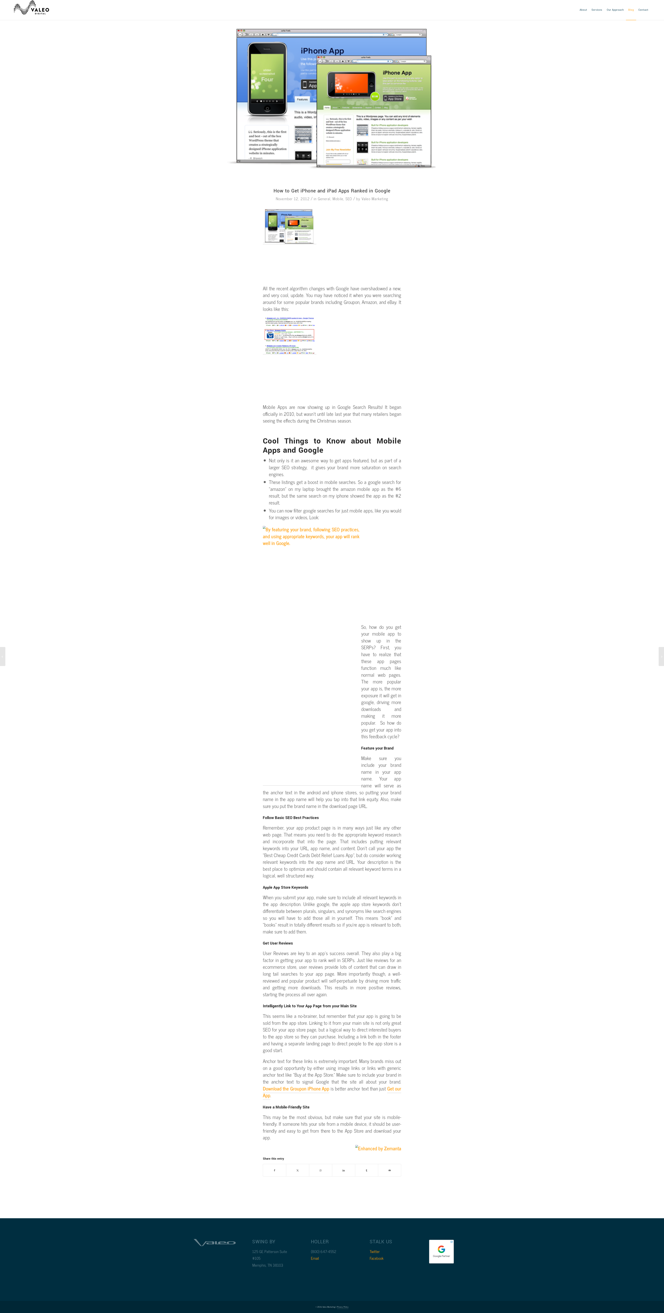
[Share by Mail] (389, 1170)
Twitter (375, 1251)
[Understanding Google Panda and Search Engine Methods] (661, 656)
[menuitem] (583, 10)
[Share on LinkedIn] (343, 1170)
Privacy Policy (343, 1306)
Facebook (377, 1258)
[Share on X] (297, 1170)
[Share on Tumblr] (366, 1170)
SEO (348, 198)
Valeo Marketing (375, 198)
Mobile (338, 198)
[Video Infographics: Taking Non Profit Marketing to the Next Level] (2, 656)
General (324, 198)
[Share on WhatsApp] (320, 1170)
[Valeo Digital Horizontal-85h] (35, 10)
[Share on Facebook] (274, 1170)
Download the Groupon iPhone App (296, 1088)
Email (315, 1258)
